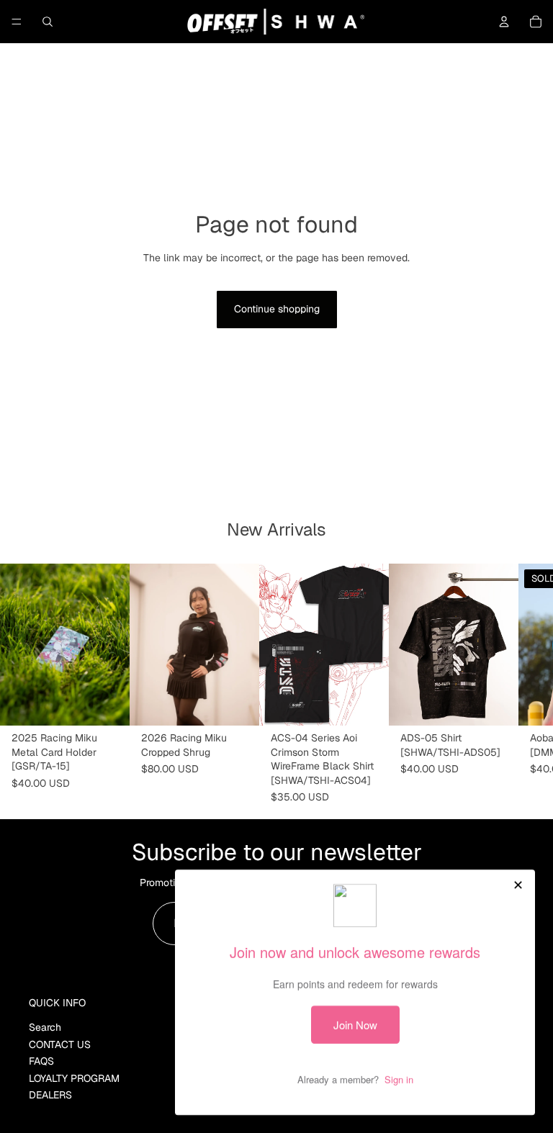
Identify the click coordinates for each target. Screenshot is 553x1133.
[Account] (504, 21)
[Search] (47, 21)
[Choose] (237, 703)
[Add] (107, 703)
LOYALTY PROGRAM (74, 1077)
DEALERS (50, 1094)
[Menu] (16, 21)
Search (45, 1027)
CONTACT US (60, 1044)
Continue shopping (277, 308)
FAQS (41, 1061)
